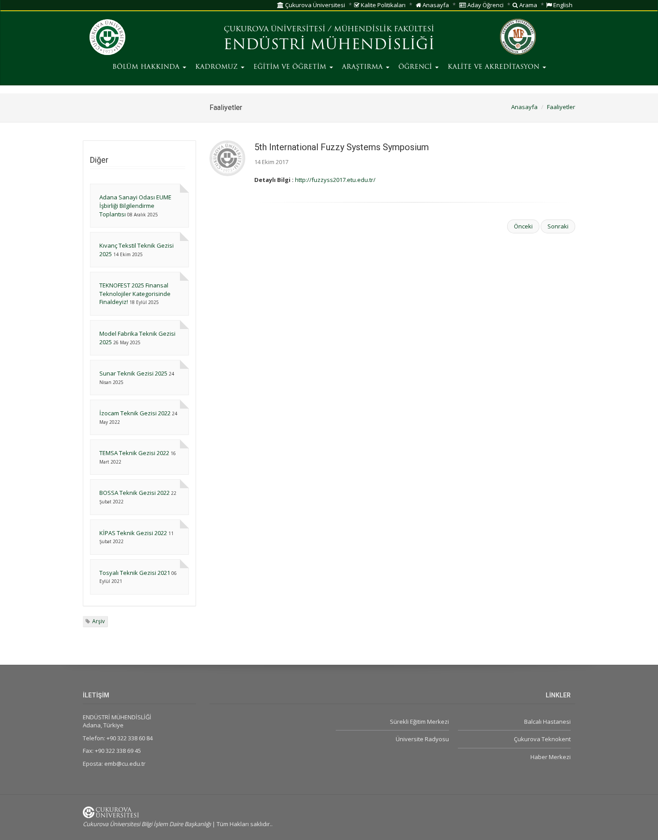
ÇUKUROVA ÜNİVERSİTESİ (274, 29)
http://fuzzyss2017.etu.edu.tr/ (335, 180)
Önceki (523, 226)
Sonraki (557, 226)
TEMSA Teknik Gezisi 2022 (134, 453)
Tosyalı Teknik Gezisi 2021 (134, 573)
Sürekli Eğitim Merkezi (419, 722)
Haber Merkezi (550, 757)
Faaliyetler (561, 107)
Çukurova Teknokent (542, 739)
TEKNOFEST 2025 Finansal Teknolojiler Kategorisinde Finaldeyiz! (135, 293)
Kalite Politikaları (382, 5)
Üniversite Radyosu (422, 739)
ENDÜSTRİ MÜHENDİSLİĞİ (329, 45)
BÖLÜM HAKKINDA (147, 67)
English (562, 5)
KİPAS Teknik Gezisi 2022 (133, 533)
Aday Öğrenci (485, 5)
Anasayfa (435, 5)
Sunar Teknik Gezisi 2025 (133, 373)
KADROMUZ (217, 67)
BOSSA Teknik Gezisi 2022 (134, 493)
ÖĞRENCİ (416, 67)
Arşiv (98, 621)
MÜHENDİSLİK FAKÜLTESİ (384, 29)
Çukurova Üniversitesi (314, 5)
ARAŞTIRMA (363, 67)
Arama (527, 5)
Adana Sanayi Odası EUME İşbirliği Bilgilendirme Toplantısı (135, 205)
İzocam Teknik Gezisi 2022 (135, 413)
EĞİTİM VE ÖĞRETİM (291, 67)
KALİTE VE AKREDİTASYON (495, 67)
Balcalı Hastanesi (547, 722)
